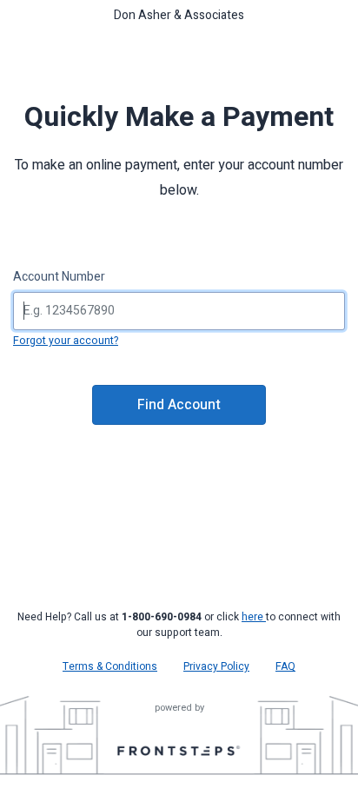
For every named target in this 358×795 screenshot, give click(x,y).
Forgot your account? (65, 340)
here (254, 617)
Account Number (59, 277)
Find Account (179, 404)
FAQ (285, 666)
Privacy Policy (216, 666)
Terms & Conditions (110, 666)
